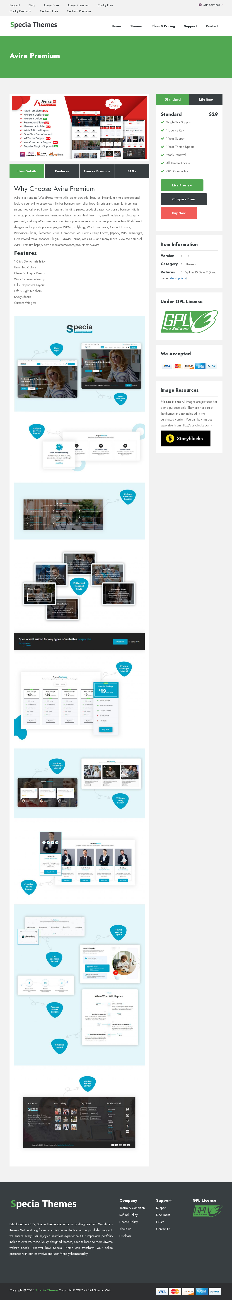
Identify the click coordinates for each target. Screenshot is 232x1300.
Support (15, 5)
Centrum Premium (79, 11)
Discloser (125, 1236)
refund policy (177, 278)
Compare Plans (184, 199)
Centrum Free (49, 11)
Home (116, 26)
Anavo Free (51, 5)
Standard (173, 99)
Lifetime (206, 99)
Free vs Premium (97, 171)
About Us (125, 1229)
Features (62, 171)
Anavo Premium (78, 5)
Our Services (211, 4)
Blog (32, 5)
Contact (212, 26)
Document (163, 1215)
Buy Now (179, 213)
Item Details (26, 171)
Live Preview (182, 185)
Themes (136, 26)
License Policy (128, 1222)
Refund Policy (128, 1215)
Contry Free (105, 5)
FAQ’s (160, 1222)
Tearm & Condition (132, 1208)
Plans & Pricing (163, 26)
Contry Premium (20, 11)
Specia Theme (46, 1290)
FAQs (132, 171)
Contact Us (163, 1229)
